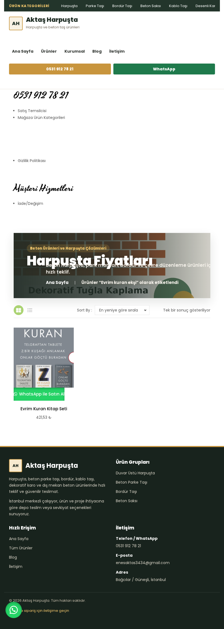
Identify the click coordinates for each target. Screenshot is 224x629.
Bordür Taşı (122, 5)
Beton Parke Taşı (131, 482)
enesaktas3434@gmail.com (143, 562)
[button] (13, 610)
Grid (18, 310)
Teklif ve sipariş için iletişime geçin (39, 610)
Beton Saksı (150, 5)
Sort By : (84, 310)
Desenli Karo (207, 5)
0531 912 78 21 (59, 69)
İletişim (117, 51)
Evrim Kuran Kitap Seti (43, 409)
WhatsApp (164, 69)
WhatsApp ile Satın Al (41, 394)
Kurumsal (74, 51)
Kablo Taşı (178, 5)
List (30, 310)
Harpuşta (69, 5)
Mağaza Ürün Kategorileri (41, 117)
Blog (97, 51)
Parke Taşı (95, 5)
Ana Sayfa (22, 51)
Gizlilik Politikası (32, 160)
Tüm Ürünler (21, 548)
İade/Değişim (30, 203)
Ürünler (49, 51)
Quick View (41, 364)
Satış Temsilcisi (32, 110)
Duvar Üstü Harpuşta (135, 473)
